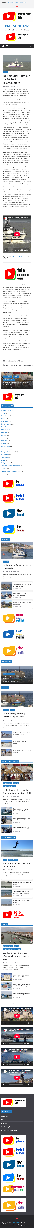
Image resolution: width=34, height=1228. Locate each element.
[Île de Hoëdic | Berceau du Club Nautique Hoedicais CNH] (17, 372)
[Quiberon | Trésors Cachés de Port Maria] (17, 550)
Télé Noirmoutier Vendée (18, 257)
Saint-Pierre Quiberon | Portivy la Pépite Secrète (22, 585)
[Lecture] (3, 1023)
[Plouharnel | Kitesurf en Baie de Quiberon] (17, 848)
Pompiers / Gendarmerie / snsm (9, 449)
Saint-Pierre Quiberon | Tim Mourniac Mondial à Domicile (21, 828)
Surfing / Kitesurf (5, 463)
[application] (17, 1016)
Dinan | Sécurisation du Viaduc (13, 361)
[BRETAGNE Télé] (3, 46)
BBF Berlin (4, 1120)
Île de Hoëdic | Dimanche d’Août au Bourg (22, 751)
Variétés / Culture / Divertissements (10, 471)
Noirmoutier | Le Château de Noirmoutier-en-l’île (21, 976)
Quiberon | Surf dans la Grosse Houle (22, 883)
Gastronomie (4, 421)
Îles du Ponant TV (7, 376)
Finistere (3, 418)
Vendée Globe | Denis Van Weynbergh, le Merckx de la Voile (16, 955)
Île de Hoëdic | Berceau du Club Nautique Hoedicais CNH (15, 383)
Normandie (4, 440)
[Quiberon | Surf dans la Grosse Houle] (6, 885)
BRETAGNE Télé (17, 26)
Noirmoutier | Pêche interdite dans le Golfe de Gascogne (21, 985)
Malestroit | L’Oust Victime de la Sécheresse (22, 603)
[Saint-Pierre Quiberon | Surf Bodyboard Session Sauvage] (6, 894)
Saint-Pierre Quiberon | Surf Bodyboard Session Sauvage (21, 892)
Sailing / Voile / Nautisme (9, 379)
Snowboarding (5, 457)
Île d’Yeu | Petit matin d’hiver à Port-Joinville (17, 365)
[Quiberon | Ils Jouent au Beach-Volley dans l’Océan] (6, 735)
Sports (3, 460)
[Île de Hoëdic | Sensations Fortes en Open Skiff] (6, 811)
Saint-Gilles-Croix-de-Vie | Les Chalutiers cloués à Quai (21, 994)
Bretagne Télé (15, 86)
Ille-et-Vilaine (4, 427)
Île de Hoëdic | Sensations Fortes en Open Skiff (20, 810)
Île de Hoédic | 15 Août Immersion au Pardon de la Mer (22, 594)
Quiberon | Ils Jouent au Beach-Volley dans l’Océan (22, 733)
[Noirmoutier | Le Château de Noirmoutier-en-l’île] (6, 977)
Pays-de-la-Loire (5, 446)
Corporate (4, 1123)
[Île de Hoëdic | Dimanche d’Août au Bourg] (6, 753)
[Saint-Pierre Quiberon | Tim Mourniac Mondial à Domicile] (6, 829)
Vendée (5, 72)
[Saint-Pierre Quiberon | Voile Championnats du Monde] (6, 820)
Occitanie (3, 443)
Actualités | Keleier (6, 410)
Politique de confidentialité (9, 1130)
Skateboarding (5, 454)
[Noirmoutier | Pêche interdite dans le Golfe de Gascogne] (6, 986)
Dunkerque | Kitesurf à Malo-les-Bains (21, 901)
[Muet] (28, 1023)
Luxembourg (4, 432)
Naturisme (4, 438)
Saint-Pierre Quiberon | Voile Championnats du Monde (21, 819)
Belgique (3, 413)
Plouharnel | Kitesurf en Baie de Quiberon (16, 865)
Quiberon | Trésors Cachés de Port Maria (17, 567)
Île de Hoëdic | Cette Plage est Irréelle (21, 742)
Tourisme (3, 468)
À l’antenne (4, 1116)
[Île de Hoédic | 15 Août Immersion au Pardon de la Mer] (6, 596)
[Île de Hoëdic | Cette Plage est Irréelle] (6, 744)
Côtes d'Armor (5, 416)
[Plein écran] (30, 1023)
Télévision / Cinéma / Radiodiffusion (10, 465)
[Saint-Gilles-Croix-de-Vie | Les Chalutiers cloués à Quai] (6, 995)
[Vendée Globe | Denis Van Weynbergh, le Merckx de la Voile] (17, 935)
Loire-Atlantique (5, 429)
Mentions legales (6, 1127)
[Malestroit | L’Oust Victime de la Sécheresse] (6, 604)
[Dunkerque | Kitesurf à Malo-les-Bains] (6, 903)
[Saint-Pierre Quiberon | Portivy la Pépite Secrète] (6, 586)
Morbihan (16, 376)
